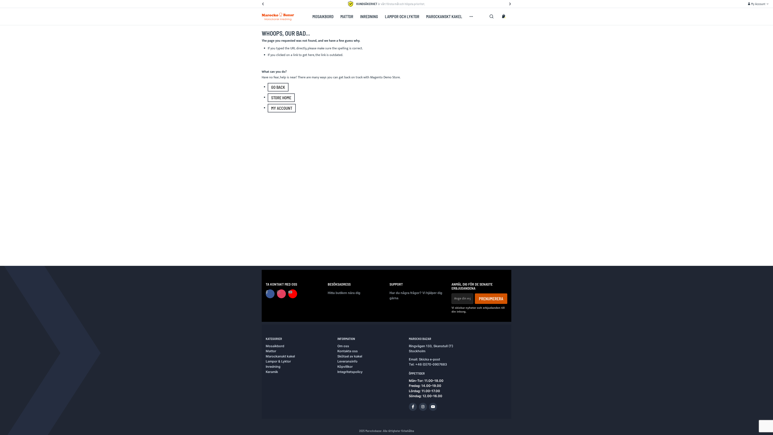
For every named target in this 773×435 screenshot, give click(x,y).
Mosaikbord (275, 346)
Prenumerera (491, 298)
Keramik (272, 372)
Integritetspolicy (350, 372)
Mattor (271, 351)
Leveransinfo (347, 361)
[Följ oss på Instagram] (281, 293)
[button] (263, 4)
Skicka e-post (429, 359)
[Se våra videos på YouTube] (292, 293)
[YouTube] (433, 407)
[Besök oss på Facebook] (270, 293)
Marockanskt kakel (280, 356)
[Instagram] (423, 407)
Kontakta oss (347, 351)
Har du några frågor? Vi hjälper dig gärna (416, 295)
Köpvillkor (345, 367)
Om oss (343, 346)
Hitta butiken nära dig (344, 293)
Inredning (273, 367)
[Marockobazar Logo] (278, 16)
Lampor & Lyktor (278, 361)
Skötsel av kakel (349, 356)
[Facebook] (413, 407)
